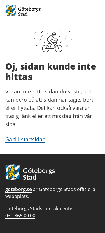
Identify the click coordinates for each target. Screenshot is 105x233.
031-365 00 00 (20, 215)
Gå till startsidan (25, 139)
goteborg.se (18, 189)
